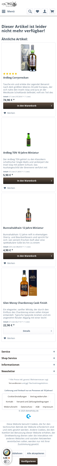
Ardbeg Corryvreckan (16, 77)
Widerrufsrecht (10, 406)
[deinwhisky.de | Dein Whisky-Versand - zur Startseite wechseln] (9, 4)
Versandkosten (15, 383)
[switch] (6, 461)
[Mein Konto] (45, 11)
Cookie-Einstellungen (17, 396)
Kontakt (9, 401)
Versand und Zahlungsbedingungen (33, 401)
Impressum (48, 406)
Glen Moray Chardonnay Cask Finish (25, 303)
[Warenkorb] (52, 11)
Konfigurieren (28, 461)
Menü (11, 11)
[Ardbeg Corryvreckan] (28, 58)
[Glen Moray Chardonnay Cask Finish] (28, 283)
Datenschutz (26, 406)
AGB (37, 406)
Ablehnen (17, 453)
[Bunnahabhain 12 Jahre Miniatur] (28, 208)
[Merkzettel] (37, 11)
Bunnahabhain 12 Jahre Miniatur (23, 228)
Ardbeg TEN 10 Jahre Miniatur (21, 152)
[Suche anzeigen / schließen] (30, 11)
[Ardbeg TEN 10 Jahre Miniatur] (28, 133)
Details (26, 330)
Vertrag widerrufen (38, 396)
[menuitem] (8, 11)
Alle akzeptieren (35, 453)
